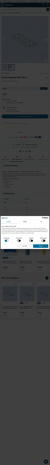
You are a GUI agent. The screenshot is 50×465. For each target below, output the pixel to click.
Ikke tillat (25, 246)
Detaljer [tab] (25, 221)
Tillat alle (41, 246)
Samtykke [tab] (8, 221)
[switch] (19, 241)
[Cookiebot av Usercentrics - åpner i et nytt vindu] (43, 218)
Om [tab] (41, 221)
